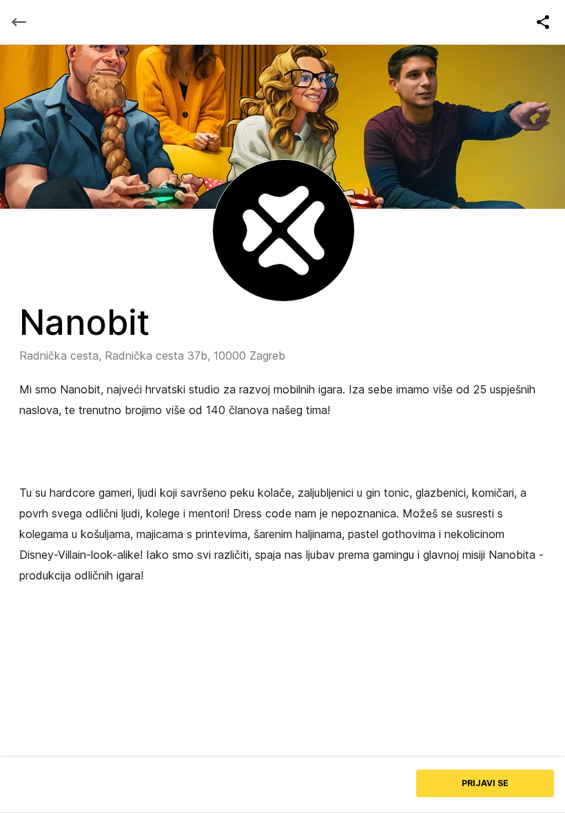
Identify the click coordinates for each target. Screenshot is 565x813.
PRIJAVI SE (485, 783)
